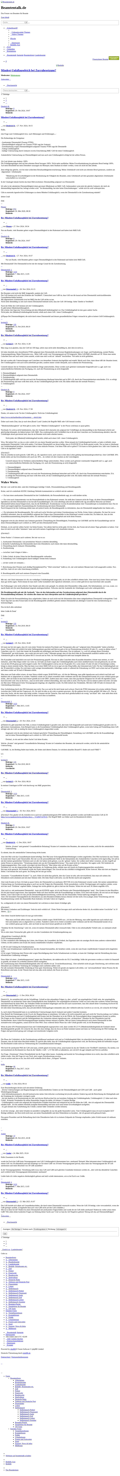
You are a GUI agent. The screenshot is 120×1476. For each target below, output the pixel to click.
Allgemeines (19, 1380)
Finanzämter (19, 1404)
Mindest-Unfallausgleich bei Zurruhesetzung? (28, 70)
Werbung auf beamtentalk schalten (18, 1456)
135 (14, 325)
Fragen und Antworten (23, 1439)
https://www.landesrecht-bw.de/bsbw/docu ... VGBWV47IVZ (24, 817)
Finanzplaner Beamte (100, 59)
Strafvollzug (19, 1397)
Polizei (17, 1391)
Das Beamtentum (12, 1470)
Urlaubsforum (20, 1437)
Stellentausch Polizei (27, 1410)
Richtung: (52, 1229)
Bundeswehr (19, 1395)
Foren (8, 1376)
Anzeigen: (7, 1229)
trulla (3, 1064)
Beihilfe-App (10, 1462)
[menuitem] (20, 32)
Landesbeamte (20, 1385)
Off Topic (18, 1427)
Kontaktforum (20, 1433)
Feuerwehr (19, 1393)
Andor (3, 1134)
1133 (15, 272)
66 (14, 1067)
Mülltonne (19, 1446)
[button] (6, 102)
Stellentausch (20, 1408)
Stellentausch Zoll (26, 1416)
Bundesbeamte (20, 1382)
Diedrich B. (5, 106)
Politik (17, 1435)
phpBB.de (26, 1353)
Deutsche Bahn (20, 1399)
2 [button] (6, 100)
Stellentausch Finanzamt (29, 1412)
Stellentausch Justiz (27, 1414)
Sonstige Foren (15, 1429)
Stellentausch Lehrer (27, 1418)
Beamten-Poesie (21, 1422)
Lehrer (17, 1406)
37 (14, 1136)
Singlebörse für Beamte (23, 1425)
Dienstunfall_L (6, 270)
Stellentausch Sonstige (28, 1420)
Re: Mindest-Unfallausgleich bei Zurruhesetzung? (25, 218)
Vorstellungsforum (22, 1431)
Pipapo (3, 207)
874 (14, 209)
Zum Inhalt (5, 17)
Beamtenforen (15, 1378)
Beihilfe (8, 1464)
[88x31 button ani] (114, 59)
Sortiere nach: (28, 1229)
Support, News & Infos (23, 1444)
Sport (17, 1441)
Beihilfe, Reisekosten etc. (24, 1387)
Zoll (16, 1389)
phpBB (13, 1349)
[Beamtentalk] (7, 2)
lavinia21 (4, 322)
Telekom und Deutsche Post (25, 1401)
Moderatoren (15, 75)
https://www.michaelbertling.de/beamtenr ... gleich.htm (21, 417)
